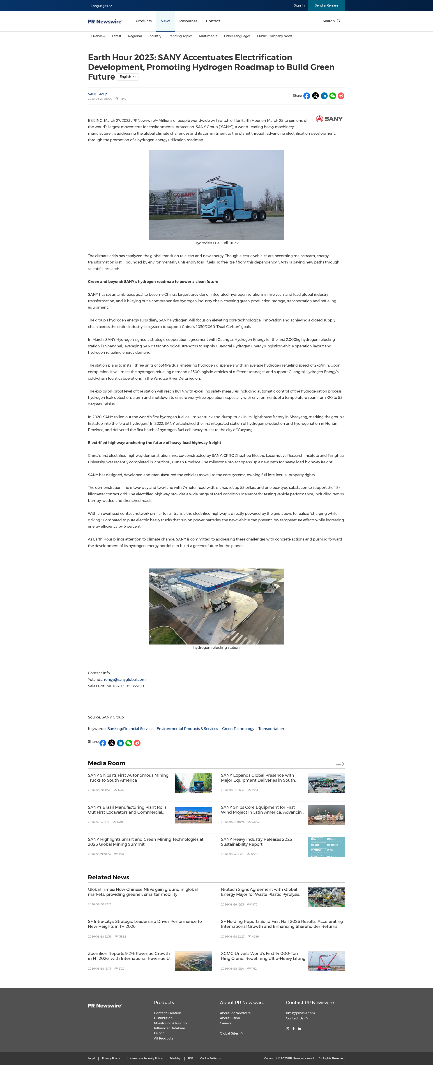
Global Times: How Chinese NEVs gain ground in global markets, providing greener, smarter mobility (143, 892)
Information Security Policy (145, 1058)
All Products (163, 1038)
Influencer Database (169, 1028)
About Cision (230, 1018)
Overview (98, 36)
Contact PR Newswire (310, 1002)
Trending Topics (180, 36)
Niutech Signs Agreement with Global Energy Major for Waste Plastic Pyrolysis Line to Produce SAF (260, 892)
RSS (190, 1058)
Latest (116, 36)
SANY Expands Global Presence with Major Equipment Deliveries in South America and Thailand (258, 778)
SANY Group (97, 94)
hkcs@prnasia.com (300, 1013)
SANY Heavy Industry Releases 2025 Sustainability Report (256, 842)
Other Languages (237, 36)
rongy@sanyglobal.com (125, 679)
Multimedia (208, 36)
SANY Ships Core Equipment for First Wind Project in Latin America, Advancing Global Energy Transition (262, 810)
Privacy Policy (111, 1058)
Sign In (299, 5)
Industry (155, 36)
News (165, 21)
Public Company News (274, 36)
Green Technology (238, 729)
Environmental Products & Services (187, 729)
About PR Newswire (242, 1002)
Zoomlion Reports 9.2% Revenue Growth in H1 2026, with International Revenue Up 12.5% (130, 956)
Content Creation (167, 1013)
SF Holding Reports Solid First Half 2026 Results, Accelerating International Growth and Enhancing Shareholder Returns (282, 924)
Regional (135, 36)
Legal (91, 1058)
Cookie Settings (210, 1058)
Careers (225, 1023)
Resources (188, 21)
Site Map (175, 1058)
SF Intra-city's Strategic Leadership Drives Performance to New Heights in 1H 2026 (145, 924)
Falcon (159, 1033)
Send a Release (326, 5)
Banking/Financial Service (129, 729)
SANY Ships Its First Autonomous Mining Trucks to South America (128, 778)
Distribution (163, 1018)
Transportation (271, 729)
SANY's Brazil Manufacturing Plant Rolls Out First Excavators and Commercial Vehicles (127, 810)
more (337, 764)
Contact (213, 21)
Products (144, 21)
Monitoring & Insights (170, 1023)
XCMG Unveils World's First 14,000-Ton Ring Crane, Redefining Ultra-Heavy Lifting (263, 956)
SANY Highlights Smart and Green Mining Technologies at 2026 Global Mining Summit (145, 842)
